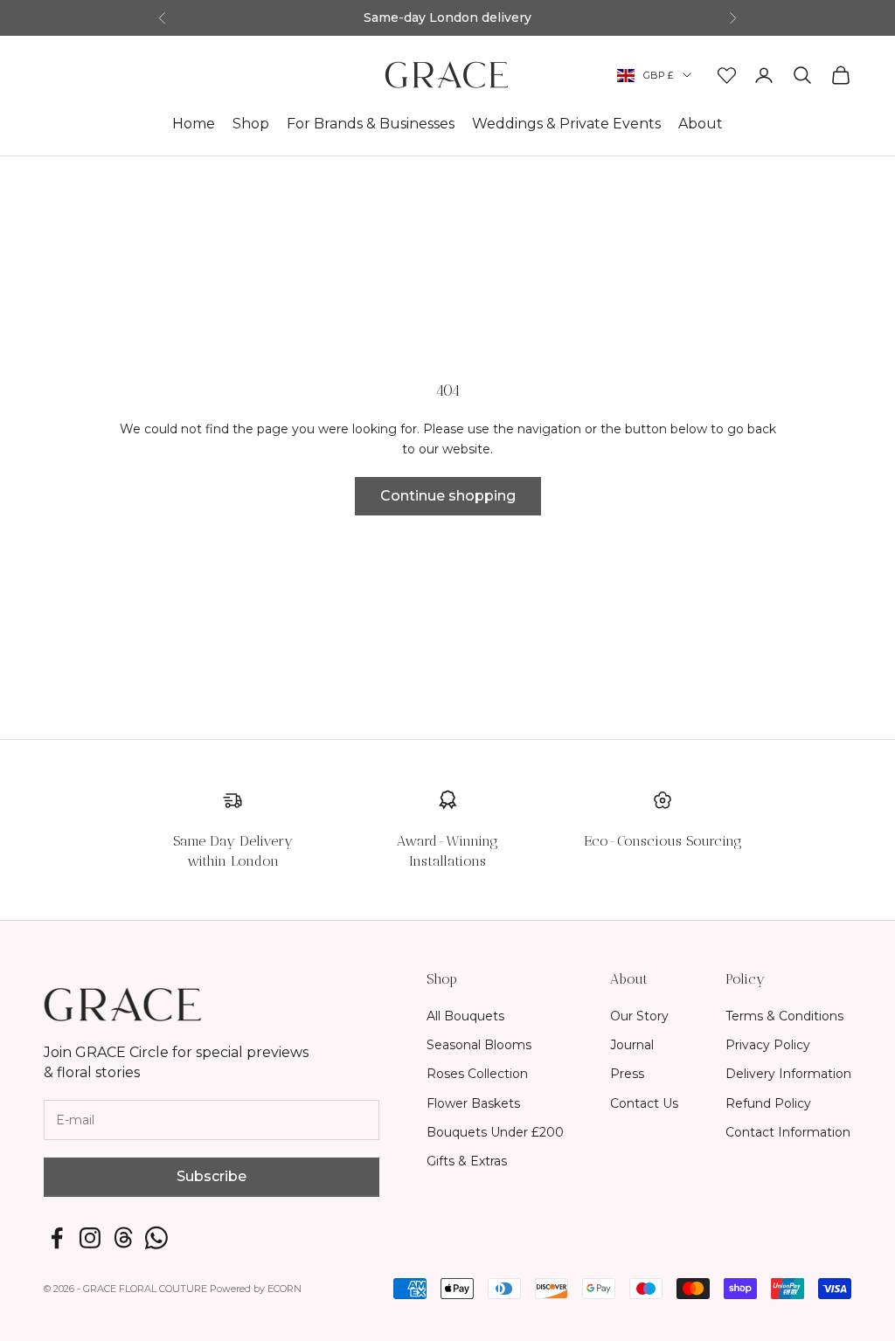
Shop (250, 123)
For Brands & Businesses (370, 123)
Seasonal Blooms (479, 1045)
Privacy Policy (767, 1045)
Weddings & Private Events (566, 123)
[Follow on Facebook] (57, 1238)
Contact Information (787, 1132)
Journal (632, 1045)
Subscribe (211, 1176)
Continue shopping (448, 495)
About (700, 123)
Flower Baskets (473, 1103)
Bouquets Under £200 (495, 1132)
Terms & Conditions (784, 1016)
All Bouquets (465, 1016)
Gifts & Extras (467, 1161)
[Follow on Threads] (123, 1238)
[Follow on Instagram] (90, 1238)
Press (627, 1074)
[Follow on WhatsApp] (156, 1238)
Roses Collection (477, 1074)
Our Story (639, 1016)
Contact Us (644, 1103)
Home (193, 123)
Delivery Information (788, 1074)
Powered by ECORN (256, 1288)
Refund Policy (768, 1103)
